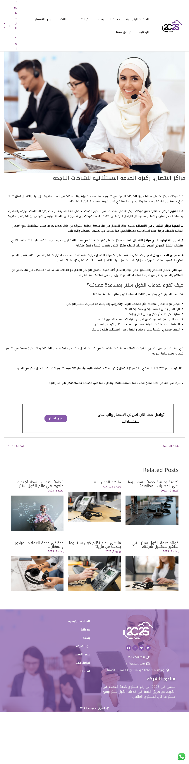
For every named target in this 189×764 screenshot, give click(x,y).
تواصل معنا (123, 32)
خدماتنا (115, 19)
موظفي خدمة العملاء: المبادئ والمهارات (39, 544)
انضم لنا (85, 671)
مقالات (64, 19)
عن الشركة (83, 19)
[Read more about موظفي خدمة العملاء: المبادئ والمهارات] (37, 573)
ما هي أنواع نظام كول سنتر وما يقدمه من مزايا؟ (95, 544)
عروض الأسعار (44, 19)
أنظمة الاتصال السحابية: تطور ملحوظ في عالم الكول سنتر (39, 484)
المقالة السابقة (173, 446)
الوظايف (143, 32)
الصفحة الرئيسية (137, 19)
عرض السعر (82, 654)
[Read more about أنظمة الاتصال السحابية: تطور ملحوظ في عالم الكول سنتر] (37, 512)
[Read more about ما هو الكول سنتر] (94, 506)
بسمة (100, 19)
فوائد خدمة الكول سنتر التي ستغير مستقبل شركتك (155, 544)
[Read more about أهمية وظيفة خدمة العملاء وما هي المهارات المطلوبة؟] (152, 510)
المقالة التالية (14, 446)
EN (4, 26)
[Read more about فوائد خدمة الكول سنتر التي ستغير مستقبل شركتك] (152, 573)
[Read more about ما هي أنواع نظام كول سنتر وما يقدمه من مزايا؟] (94, 573)
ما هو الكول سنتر (106, 482)
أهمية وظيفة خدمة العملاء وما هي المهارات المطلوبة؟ (153, 484)
